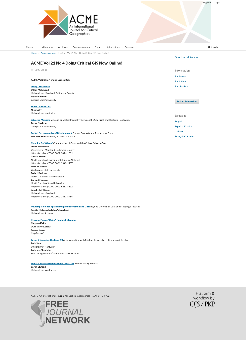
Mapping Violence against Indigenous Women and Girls (60, 206)
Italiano (179, 131)
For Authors (180, 81)
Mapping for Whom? (42, 143)
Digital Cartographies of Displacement (51, 133)
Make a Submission (187, 101)
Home (34, 53)
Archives (62, 47)
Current (30, 47)
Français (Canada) (184, 136)
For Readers (180, 76)
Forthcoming (46, 47)
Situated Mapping (40, 119)
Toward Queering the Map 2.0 (47, 239)
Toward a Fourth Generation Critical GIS (52, 263)
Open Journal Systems (186, 57)
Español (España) (183, 126)
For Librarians (181, 86)
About (98, 47)
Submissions (113, 47)
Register (207, 2)
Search (214, 47)
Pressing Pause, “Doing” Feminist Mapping (53, 219)
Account (129, 47)
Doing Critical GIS (40, 86)
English (178, 121)
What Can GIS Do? (41, 106)
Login (217, 2)
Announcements (81, 47)
